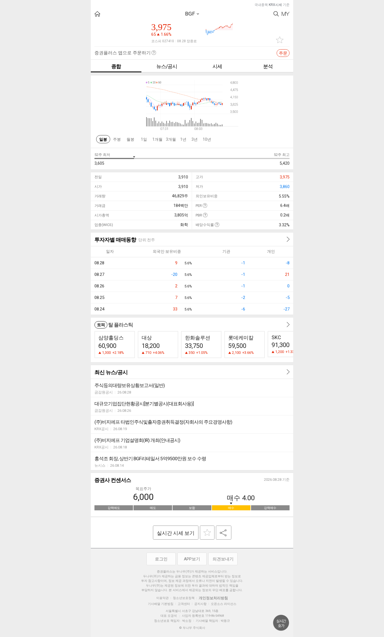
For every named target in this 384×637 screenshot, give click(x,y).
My (286, 14)
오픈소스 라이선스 (223, 604)
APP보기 (192, 559)
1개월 (157, 139)
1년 (183, 139)
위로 (281, 622)
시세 (217, 66)
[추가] (207, 533)
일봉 (103, 139)
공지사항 (200, 604)
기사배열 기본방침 (160, 604)
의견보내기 (223, 559)
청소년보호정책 (184, 598)
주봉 (117, 139)
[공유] (223, 533)
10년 (207, 139)
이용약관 (162, 598)
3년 (194, 139)
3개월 (171, 139)
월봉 (130, 139)
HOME (97, 14)
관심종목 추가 (279, 40)
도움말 (204, 205)
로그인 (161, 559)
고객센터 (184, 604)
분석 (268, 66)
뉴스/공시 (166, 66)
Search (276, 14)
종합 (116, 66)
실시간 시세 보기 (176, 533)
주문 (283, 53)
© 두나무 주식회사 (192, 628)
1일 (144, 139)
